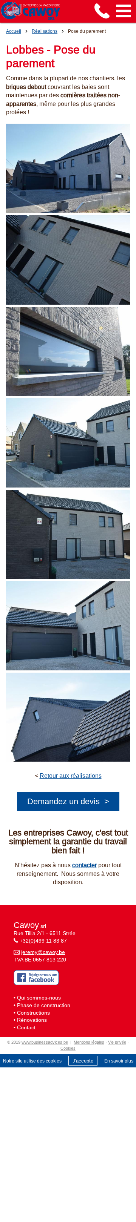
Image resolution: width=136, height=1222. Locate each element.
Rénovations (32, 1020)
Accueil (13, 31)
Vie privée (117, 1042)
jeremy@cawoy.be (43, 952)
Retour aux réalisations (71, 775)
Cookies (68, 1048)
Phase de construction (43, 1005)
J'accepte (83, 1061)
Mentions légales (89, 1042)
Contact (26, 1027)
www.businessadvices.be (45, 1042)
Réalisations (44, 31)
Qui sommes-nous (39, 998)
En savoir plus (118, 1061)
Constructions (33, 1013)
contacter (84, 865)
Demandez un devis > (68, 801)
